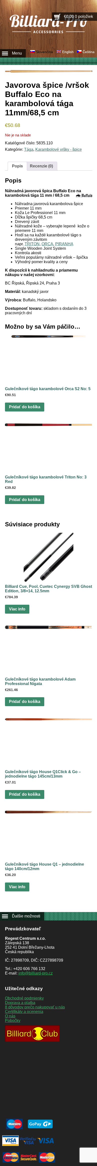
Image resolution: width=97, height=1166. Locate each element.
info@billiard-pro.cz (35, 973)
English (68, 52)
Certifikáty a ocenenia (24, 1011)
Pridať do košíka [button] (24, 407)
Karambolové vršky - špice (58, 149)
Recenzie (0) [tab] (41, 166)
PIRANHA (64, 244)
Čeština (89, 52)
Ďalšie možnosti (26, 916)
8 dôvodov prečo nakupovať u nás (35, 1007)
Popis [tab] (17, 166)
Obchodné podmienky (24, 998)
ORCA (47, 244)
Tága (28, 149)
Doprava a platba (20, 1003)
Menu (17, 53)
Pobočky (12, 1020)
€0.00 (78, 16)
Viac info (17, 609)
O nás (10, 1016)
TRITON (32, 244)
